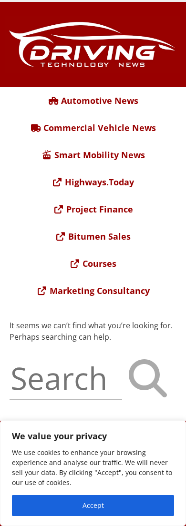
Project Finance (98, 209)
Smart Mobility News (98, 155)
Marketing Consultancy (98, 290)
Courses (98, 263)
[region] (93, 473)
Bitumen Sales (98, 236)
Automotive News (98, 100)
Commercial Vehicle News (98, 127)
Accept (93, 505)
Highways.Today (98, 182)
